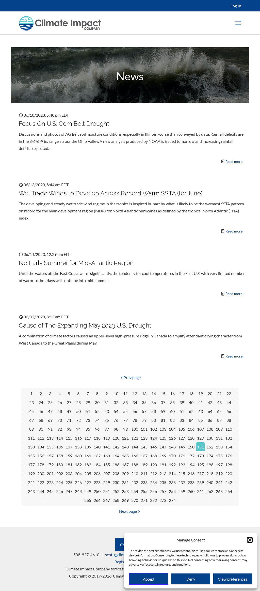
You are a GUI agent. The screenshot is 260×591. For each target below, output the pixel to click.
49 (69, 411)
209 (125, 473)
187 (125, 464)
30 (97, 402)
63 (200, 411)
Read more (233, 161)
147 (162, 446)
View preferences (232, 579)
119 (106, 438)
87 (219, 420)
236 (172, 482)
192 (172, 464)
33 (125, 402)
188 (134, 464)
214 (172, 473)
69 (50, 420)
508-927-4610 (86, 554)
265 (87, 500)
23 (31, 402)
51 (88, 411)
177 (31, 464)
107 (200, 429)
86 (210, 420)
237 (181, 482)
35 (144, 402)
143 (125, 446)
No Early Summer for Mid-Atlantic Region (76, 263)
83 (182, 420)
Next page (128, 511)
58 (153, 411)
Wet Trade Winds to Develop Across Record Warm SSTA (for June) (110, 193)
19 (200, 393)
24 (41, 402)
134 (40, 446)
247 (69, 491)
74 (97, 420)
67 (31, 420)
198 (228, 464)
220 (228, 473)
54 (116, 411)
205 (87, 473)
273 (162, 500)
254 (134, 491)
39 (182, 402)
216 (191, 473)
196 (209, 464)
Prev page (132, 377)
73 (88, 420)
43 (219, 402)
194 (191, 464)
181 (69, 464)
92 (59, 429)
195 (200, 464)
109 (219, 429)
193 (181, 464)
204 (78, 473)
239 (200, 482)
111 (31, 438)
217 (200, 473)
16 (172, 393)
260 (191, 491)
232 (134, 482)
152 (209, 446)
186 (115, 464)
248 (78, 491)
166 (134, 455)
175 (219, 455)
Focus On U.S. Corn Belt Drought (64, 123)
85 (200, 420)
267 (106, 500)
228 (97, 482)
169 (162, 455)
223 (50, 482)
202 (59, 473)
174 (209, 455)
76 (116, 420)
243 (31, 491)
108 (209, 429)
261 (200, 491)
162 (97, 455)
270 (134, 500)
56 (135, 411)
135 (50, 446)
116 (78, 438)
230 (115, 482)
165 (125, 455)
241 (219, 482)
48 (59, 411)
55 (125, 411)
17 (182, 393)
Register (122, 561)
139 (87, 446)
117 (87, 438)
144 (134, 446)
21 (219, 393)
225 (69, 482)
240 (209, 482)
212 (153, 473)
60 (172, 411)
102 (153, 429)
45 (31, 411)
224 (59, 482)
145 (144, 446)
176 (228, 455)
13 (144, 393)
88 (228, 420)
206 (97, 473)
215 (181, 473)
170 (172, 455)
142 (115, 446)
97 (106, 429)
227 (87, 482)
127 (181, 438)
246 (59, 491)
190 (153, 464)
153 (219, 446)
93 (69, 429)
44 (228, 402)
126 (172, 438)
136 (59, 446)
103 (162, 429)
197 (219, 464)
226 (78, 482)
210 (134, 473)
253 (125, 491)
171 (181, 455)
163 (106, 455)
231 (125, 482)
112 (40, 438)
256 (153, 491)
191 (162, 464)
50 (78, 411)
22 (228, 393)
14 (153, 393)
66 (228, 411)
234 (153, 482)
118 (97, 438)
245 (50, 491)
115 (69, 438)
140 (97, 446)
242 (228, 482)
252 (115, 491)
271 (144, 500)
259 (181, 491)
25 (50, 402)
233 (144, 482)
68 (41, 420)
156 (40, 455)
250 (97, 491)
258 (172, 491)
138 (78, 446)
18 (191, 393)
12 (135, 393)
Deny (190, 579)
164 (115, 455)
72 (78, 420)
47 (50, 411)
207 (106, 473)
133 (31, 446)
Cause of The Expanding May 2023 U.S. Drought (85, 325)
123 (144, 438)
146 (153, 446)
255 (144, 491)
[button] (249, 539)
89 (31, 429)
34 (135, 402)
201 (50, 473)
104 (172, 429)
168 (153, 455)
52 (97, 411)
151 (200, 446)
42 (210, 402)
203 (69, 473)
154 (228, 446)
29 (88, 402)
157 (50, 455)
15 (163, 393)
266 (97, 500)
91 (50, 429)
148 (172, 446)
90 (41, 429)
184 (97, 464)
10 (116, 393)
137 (69, 446)
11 (125, 393)
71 (69, 420)
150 (191, 446)
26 (59, 402)
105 (181, 429)
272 (153, 500)
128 (191, 438)
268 (115, 500)
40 (191, 402)
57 (144, 411)
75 (106, 420)
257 (162, 491)
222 (40, 482)
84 (191, 420)
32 (116, 402)
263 (219, 491)
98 (116, 429)
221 (31, 482)
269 (125, 500)
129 (200, 438)
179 (50, 464)
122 (134, 438)
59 (163, 411)
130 (209, 438)
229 (106, 482)
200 (40, 473)
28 (78, 402)
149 (181, 446)
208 (115, 473)
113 (50, 438)
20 (210, 393)
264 (228, 491)
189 (144, 464)
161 (87, 455)
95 (88, 429)
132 (228, 438)
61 (182, 411)
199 (31, 473)
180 (59, 464)
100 (134, 429)
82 (172, 420)
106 (191, 429)
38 (172, 402)
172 (191, 455)
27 (69, 402)
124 (153, 438)
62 (191, 411)
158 (59, 455)
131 (219, 438)
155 (31, 455)
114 (59, 438)
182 (78, 464)
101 (144, 429)
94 (78, 429)
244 (40, 491)
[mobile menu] (238, 23)
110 (228, 429)
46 (41, 411)
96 (97, 429)
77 (125, 420)
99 (125, 429)
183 (87, 464)
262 (209, 491)
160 (78, 455)
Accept (149, 579)
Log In (236, 5)
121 (125, 438)
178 (40, 464)
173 (200, 455)
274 (172, 500)
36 (153, 402)
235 (162, 482)
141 (106, 446)
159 (69, 455)
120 (115, 438)
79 (144, 420)
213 (162, 473)
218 (209, 473)
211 (144, 473)
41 (200, 402)
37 (163, 402)
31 (106, 402)
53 (106, 411)
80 (153, 420)
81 (163, 420)
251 (106, 491)
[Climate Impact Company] (60, 22)
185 (106, 464)
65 (219, 411)
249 (87, 491)
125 (162, 438)
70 (59, 420)
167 (144, 455)
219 (219, 473)
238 (191, 482)
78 (135, 420)
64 (210, 411)
